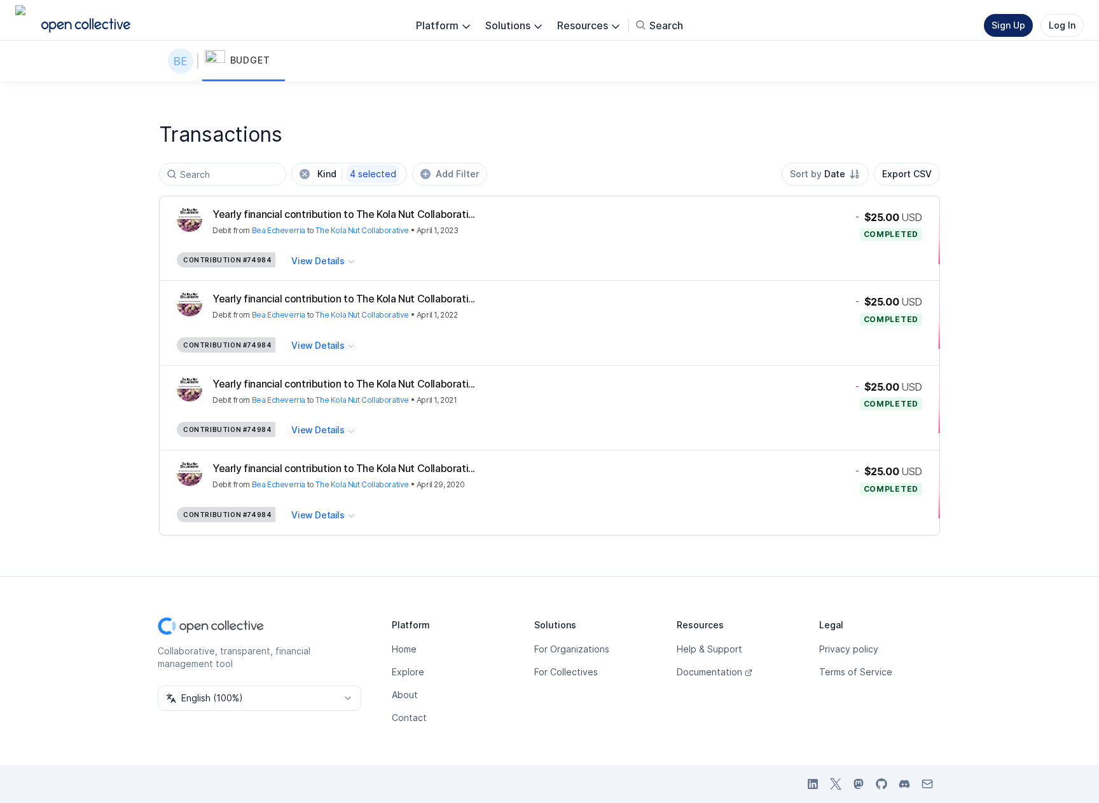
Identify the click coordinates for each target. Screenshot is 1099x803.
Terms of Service (855, 671)
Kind (356, 173)
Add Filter (457, 173)
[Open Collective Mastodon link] (858, 784)
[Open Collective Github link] (881, 784)
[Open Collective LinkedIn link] (813, 784)
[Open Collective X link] (836, 784)
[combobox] (825, 174)
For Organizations (571, 649)
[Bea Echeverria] (183, 61)
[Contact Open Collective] (927, 784)
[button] (243, 61)
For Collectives (566, 671)
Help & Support (709, 649)
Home (404, 649)
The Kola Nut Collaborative (362, 230)
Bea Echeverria (278, 230)
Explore (408, 671)
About (405, 694)
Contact (409, 717)
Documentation (709, 671)
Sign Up (1008, 25)
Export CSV (907, 173)
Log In (1062, 25)
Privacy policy (848, 649)
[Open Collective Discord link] (904, 784)
